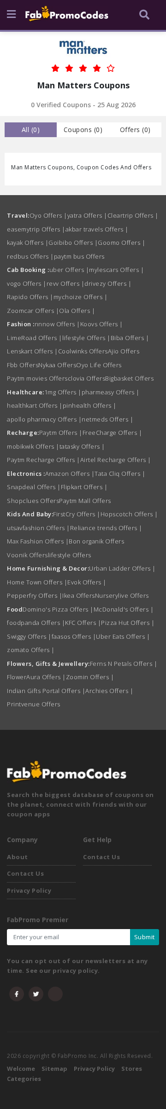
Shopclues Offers (33, 501)
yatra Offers (87, 215)
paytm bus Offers (79, 256)
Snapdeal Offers (34, 487)
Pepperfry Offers (34, 595)
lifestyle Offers (86, 338)
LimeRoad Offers (34, 338)
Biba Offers (130, 338)
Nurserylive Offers (122, 595)
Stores (131, 1068)
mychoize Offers (80, 297)
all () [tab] (31, 129)
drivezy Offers (107, 283)
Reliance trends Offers (106, 528)
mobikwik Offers (33, 446)
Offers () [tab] (135, 129)
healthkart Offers (35, 405)
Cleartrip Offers (133, 215)
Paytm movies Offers (37, 378)
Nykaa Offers (57, 365)
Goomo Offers (121, 242)
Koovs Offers (101, 324)
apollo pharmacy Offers (44, 419)
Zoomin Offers (90, 677)
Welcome (21, 1068)
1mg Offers (63, 392)
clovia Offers (87, 378)
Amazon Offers (70, 473)
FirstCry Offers (77, 514)
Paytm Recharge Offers (43, 460)
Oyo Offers (48, 215)
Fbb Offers (22, 365)
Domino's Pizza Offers (58, 609)
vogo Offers (27, 283)
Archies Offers (109, 691)
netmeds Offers (107, 419)
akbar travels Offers (97, 229)
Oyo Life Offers (99, 365)
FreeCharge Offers (112, 432)
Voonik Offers (27, 555)
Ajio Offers (124, 351)
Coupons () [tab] (83, 129)
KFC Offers (83, 622)
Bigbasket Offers (129, 378)
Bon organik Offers (96, 541)
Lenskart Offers (32, 351)
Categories (24, 1078)
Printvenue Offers (33, 704)
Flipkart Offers (84, 487)
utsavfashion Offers (38, 528)
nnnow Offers (57, 324)
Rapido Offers (30, 297)
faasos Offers (74, 636)
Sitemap (54, 1068)
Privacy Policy (29, 890)
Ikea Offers (78, 595)
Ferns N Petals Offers (124, 663)
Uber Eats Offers (123, 636)
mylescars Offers (116, 270)
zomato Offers (31, 650)
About (17, 857)
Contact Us (25, 873)
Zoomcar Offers (33, 310)
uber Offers (69, 270)
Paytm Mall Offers (85, 501)
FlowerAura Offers (36, 677)
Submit (144, 937)
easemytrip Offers (36, 229)
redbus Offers (30, 256)
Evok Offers (87, 582)
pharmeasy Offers (111, 392)
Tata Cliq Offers (120, 473)
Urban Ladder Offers (122, 568)
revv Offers (66, 283)
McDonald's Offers (124, 609)
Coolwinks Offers (83, 351)
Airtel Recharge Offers (115, 460)
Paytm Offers (61, 432)
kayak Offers (27, 242)
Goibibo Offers (73, 242)
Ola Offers (77, 310)
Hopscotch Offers (129, 514)
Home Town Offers (37, 582)
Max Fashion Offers (38, 541)
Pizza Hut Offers (127, 622)
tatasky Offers (82, 446)
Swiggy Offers (29, 636)
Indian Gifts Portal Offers (46, 691)
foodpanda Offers (36, 622)
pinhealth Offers (90, 405)
